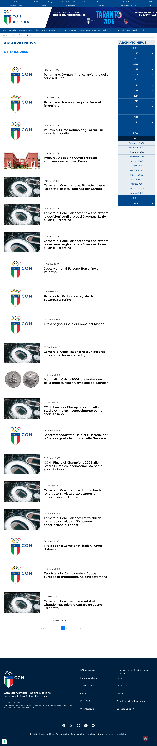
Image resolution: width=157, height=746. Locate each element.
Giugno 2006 (136, 170)
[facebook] (12, 20)
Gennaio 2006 (137, 193)
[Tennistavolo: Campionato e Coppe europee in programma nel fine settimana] (22, 575)
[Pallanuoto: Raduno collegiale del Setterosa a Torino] (22, 297)
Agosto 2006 (136, 161)
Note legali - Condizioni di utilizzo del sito (106, 734)
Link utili (121, 693)
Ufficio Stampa (87, 670)
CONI (4, 30)
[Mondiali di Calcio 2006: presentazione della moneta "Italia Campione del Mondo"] (22, 381)
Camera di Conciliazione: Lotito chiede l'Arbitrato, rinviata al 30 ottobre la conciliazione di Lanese (73, 493)
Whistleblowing (88, 709)
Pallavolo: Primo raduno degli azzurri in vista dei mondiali (73, 131)
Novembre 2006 (137, 147)
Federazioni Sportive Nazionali (20, 30)
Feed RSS (85, 701)
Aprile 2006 (136, 179)
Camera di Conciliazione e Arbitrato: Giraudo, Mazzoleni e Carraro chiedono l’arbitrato (73, 604)
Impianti (44, 5)
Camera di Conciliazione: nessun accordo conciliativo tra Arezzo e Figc (74, 353)
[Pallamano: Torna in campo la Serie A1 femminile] (22, 103)
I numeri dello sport (90, 678)
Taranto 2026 (100, 5)
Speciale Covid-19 (125, 709)
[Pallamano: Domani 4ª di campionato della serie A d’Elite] (22, 76)
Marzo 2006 (136, 184)
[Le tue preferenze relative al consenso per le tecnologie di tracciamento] (4, 741)
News (119, 678)
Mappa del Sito (46, 734)
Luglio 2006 (136, 166)
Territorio (100, 2)
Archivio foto (123, 686)
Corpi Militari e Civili (117, 30)
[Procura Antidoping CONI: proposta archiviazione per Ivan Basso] (22, 159)
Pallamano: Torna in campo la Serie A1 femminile (72, 103)
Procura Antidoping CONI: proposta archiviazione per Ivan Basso (70, 159)
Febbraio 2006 (137, 188)
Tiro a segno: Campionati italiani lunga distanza (73, 547)
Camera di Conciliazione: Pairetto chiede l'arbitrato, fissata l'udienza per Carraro (74, 187)
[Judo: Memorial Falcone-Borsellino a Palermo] (22, 270)
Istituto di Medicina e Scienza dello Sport (72, 2)
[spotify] (27, 20)
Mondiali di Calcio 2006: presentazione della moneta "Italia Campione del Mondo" (76, 381)
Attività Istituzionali (135, 30)
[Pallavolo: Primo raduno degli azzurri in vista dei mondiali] (22, 131)
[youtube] (23, 20)
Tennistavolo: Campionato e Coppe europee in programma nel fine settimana (75, 575)
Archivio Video (87, 686)
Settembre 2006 (137, 157)
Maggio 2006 (136, 175)
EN (150, 2)
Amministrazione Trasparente (131, 701)
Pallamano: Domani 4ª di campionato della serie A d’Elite (76, 76)
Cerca (83, 693)
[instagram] (20, 20)
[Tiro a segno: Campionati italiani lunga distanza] (22, 547)
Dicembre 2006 (136, 143)
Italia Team (15, 2)
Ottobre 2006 (137, 152)
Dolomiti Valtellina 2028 (128, 5)
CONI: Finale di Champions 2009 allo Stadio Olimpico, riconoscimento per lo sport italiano (73, 410)
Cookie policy (77, 734)
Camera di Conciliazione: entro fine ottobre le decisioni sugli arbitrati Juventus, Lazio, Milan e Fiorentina (76, 216)
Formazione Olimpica (16, 5)
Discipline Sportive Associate (47, 30)
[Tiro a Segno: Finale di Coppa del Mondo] (22, 325)
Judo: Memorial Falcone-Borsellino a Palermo (71, 270)
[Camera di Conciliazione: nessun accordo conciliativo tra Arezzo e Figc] (22, 353)
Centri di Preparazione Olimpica (44, 2)
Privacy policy (62, 734)
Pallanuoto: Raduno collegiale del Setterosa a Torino (69, 297)
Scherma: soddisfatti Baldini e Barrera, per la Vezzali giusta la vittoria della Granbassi (76, 436)
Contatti (33, 734)
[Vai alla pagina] (51, 628)
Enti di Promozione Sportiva (73, 30)
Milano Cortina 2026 (72, 5)
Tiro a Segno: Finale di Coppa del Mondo (74, 324)
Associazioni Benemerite (97, 30)
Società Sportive (128, 2)
